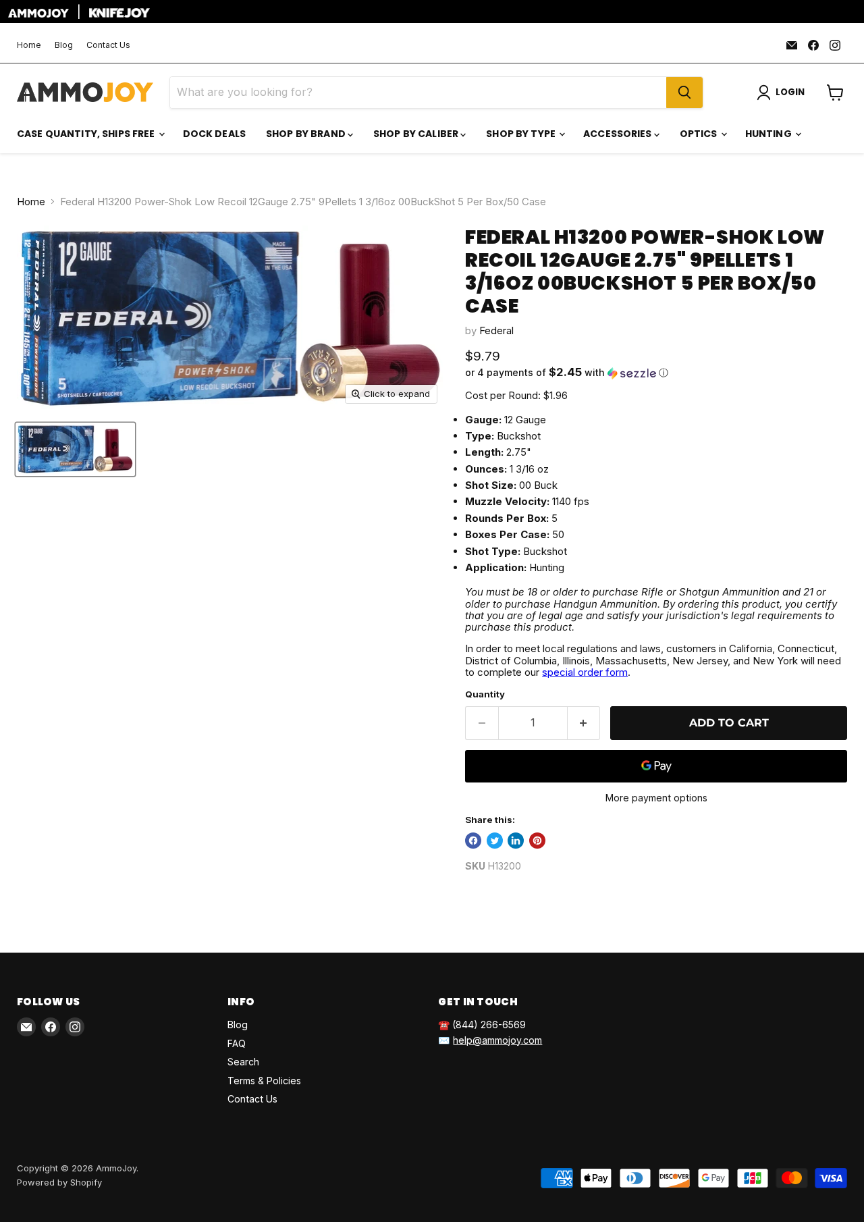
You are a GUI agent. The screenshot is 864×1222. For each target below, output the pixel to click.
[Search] (684, 92)
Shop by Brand (307, 133)
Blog (64, 45)
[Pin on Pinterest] (537, 840)
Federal (496, 330)
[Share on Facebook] (473, 840)
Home (29, 45)
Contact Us (108, 45)
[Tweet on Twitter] (495, 840)
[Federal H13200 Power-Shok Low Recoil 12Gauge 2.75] (75, 449)
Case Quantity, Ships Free (87, 133)
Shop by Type (522, 133)
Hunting (769, 133)
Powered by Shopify (59, 1182)
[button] (656, 372)
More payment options (656, 798)
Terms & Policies (264, 1080)
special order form (585, 672)
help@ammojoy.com (497, 1040)
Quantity (485, 694)
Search (243, 1061)
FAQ (236, 1043)
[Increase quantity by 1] (584, 723)
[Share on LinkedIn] (516, 840)
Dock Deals (214, 133)
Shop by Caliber (416, 133)
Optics (700, 133)
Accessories (618, 133)
